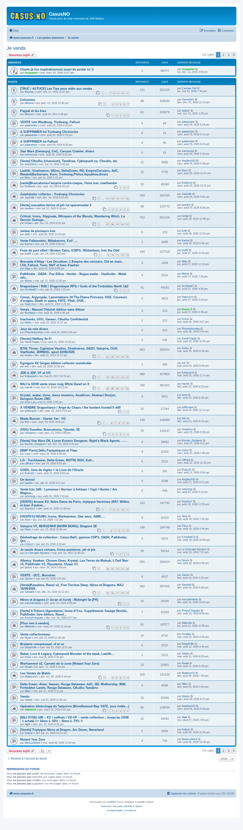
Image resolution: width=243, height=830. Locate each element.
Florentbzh (188, 99)
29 (107, 377)
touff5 (28, 253)
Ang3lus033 (188, 160)
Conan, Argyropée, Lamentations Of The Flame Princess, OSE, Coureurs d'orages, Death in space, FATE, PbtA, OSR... (73, 299)
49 (117, 224)
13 (127, 254)
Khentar (29, 91)
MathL (28, 322)
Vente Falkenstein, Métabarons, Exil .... (48, 240)
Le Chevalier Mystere (37, 552)
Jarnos (29, 578)
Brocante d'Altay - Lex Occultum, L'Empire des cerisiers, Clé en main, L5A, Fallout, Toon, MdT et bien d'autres (71, 263)
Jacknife (29, 197)
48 (112, 224)
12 (122, 254)
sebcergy (30, 496)
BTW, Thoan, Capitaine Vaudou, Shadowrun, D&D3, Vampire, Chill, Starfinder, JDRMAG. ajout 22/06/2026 (69, 350)
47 (107, 224)
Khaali (28, 666)
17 (122, 198)
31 (117, 377)
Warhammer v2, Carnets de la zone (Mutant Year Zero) (59, 663)
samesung (31, 154)
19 (127, 593)
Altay (27, 268)
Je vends (16, 48)
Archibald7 (31, 289)
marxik (29, 387)
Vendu (24, 696)
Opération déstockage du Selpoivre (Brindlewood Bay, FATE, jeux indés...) (74, 706)
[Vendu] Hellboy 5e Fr (36, 338)
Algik (27, 724)
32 (122, 377)
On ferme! (27, 479)
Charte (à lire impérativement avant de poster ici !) (56, 69)
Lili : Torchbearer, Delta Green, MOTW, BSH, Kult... (57, 460)
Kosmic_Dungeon (35, 444)
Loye (27, 453)
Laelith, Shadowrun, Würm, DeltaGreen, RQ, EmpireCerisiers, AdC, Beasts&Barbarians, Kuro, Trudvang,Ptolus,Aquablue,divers (69, 172)
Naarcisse (31, 304)
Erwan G (187, 309)
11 (127, 93)
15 (112, 198)
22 (112, 356)
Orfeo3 (29, 544)
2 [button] (223, 55)
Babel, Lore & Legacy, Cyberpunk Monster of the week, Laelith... (67, 654)
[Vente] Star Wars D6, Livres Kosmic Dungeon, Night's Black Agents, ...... (73, 441)
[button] (234, 55)
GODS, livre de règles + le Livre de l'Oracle (51, 470)
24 (122, 356)
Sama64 (29, 591)
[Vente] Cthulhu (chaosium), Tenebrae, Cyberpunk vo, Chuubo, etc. (69, 161)
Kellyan (29, 733)
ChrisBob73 (188, 537)
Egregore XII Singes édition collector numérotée (55, 363)
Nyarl (28, 637)
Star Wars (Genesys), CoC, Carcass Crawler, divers (57, 151)
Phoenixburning (33, 332)
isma (27, 402)
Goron (185, 318)
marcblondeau (33, 603)
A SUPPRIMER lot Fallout (39, 141)
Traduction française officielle (116, 806)
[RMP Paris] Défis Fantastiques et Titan (48, 450)
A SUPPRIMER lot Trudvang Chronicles (49, 132)
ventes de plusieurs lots (37, 231)
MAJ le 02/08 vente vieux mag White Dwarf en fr (55, 384)
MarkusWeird (32, 742)
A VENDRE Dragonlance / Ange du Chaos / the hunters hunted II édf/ (70, 407)
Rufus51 (29, 473)
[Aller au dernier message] (196, 69)
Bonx (28, 177)
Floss (28, 529)
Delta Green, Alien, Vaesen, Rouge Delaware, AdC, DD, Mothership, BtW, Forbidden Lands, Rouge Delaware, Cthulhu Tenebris (73, 686)
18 (127, 198)
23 (117, 356)
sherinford (30, 164)
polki (27, 234)
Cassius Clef (189, 88)
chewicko (30, 432)
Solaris (186, 653)
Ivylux (185, 450)
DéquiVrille (31, 647)
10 (122, 93)
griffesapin (31, 410)
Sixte (27, 519)
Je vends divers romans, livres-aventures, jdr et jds (57, 549)
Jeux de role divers (34, 329)
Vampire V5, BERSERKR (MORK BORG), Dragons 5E (58, 526)
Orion (28, 657)
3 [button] (228, 55)
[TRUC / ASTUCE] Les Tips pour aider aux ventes (56, 88)
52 (127, 388)
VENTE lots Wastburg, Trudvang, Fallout (50, 122)
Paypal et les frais (33, 111)
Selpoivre (30, 709)
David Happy (32, 341)
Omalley (186, 634)
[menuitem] (14, 30)
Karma (28, 243)
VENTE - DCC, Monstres (37, 575)
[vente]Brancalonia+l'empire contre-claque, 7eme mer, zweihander (68, 183)
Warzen (29, 114)
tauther (186, 110)
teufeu (28, 355)
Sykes (28, 567)
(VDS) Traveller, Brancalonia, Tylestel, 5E (50, 429)
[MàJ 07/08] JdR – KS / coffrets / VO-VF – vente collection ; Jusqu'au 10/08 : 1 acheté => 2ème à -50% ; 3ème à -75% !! (74, 719)
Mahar (28, 280)
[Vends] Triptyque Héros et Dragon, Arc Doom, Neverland (62, 730)
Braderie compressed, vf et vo (42, 644)
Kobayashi (31, 376)
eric (27, 366)
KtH (27, 421)
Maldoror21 (31, 676)
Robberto (30, 186)
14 (107, 198)
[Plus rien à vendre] (34, 623)
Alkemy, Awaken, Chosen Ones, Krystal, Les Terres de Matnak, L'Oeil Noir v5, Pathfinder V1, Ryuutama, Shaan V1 (74, 562)
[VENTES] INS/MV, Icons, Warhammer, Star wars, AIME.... (62, 516)
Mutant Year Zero (32, 739)
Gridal (28, 223)
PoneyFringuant (34, 617)
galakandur (31, 125)
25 (127, 356)
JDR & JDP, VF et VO (35, 373)
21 (107, 356)
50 (122, 224)
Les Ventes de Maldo (35, 673)
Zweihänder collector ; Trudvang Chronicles (52, 194)
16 (117, 198)
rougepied (31, 72)
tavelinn (29, 208)
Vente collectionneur (35, 634)
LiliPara (29, 463)
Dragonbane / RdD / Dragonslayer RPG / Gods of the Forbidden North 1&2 (74, 286)
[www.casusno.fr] (28, 15)
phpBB (110, 802)
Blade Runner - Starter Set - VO (43, 418)
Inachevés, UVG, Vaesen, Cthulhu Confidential (54, 319)
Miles (28, 691)
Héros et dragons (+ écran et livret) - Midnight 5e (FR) (59, 600)
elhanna (29, 103)
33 (127, 377)
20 (107, 568)
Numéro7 (30, 508)
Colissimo (27, 100)
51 (127, 224)
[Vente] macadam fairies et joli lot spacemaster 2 (55, 205)
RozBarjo (30, 312)
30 (112, 377)
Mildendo (30, 626)
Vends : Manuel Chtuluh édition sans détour (52, 309)
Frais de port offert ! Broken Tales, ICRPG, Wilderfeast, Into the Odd (69, 250)
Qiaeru (139, 806)
